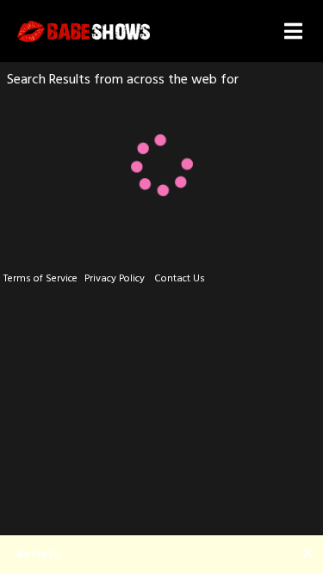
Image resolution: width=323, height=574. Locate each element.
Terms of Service (40, 278)
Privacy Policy (114, 278)
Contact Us (179, 278)
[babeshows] (83, 31)
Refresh (39, 554)
